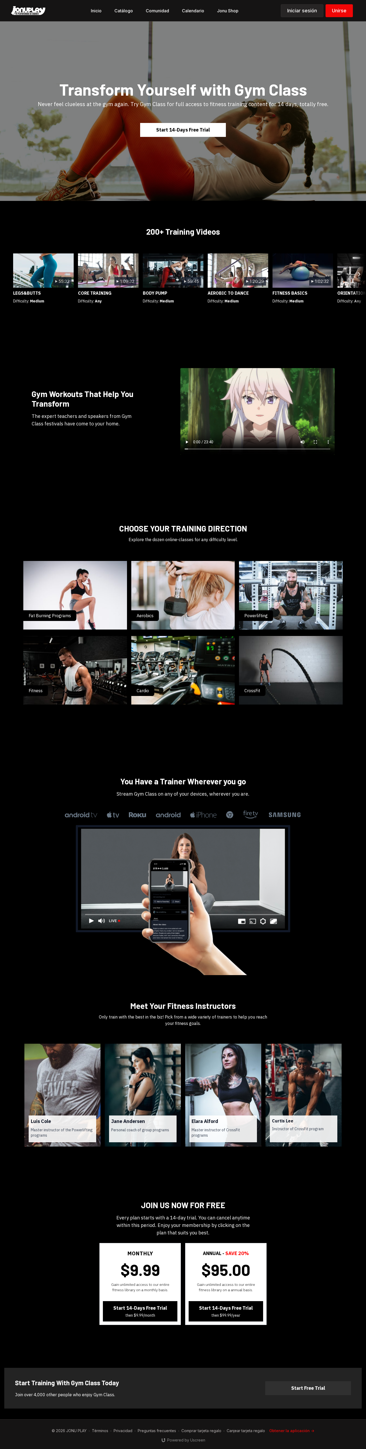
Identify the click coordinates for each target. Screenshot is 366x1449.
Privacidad (123, 1430)
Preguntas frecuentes (157, 1430)
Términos (100, 1430)
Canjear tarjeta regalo (246, 1430)
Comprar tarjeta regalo (201, 1430)
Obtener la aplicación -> (291, 1430)
